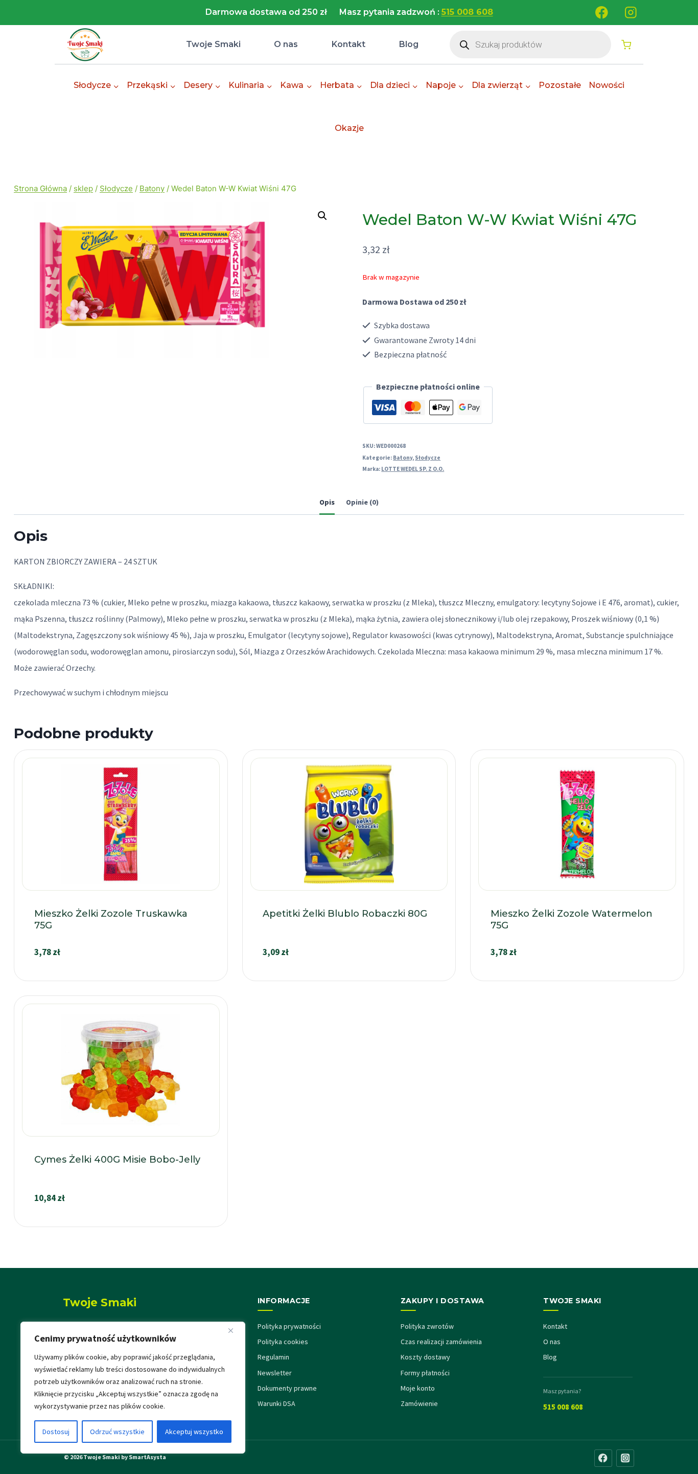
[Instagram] (630, 12)
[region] (132, 1388)
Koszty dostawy (425, 1357)
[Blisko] (234, 1330)
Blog (408, 44)
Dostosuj (55, 1431)
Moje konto (418, 1388)
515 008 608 (563, 1407)
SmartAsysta (147, 1457)
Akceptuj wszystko (194, 1431)
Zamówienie (419, 1403)
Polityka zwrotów (427, 1326)
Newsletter (275, 1372)
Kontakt (348, 44)
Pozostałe (560, 85)
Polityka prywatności (289, 1326)
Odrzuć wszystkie (117, 1431)
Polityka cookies (283, 1341)
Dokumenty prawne (287, 1388)
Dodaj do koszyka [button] (120, 976)
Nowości (606, 85)
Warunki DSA (276, 1403)
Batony (402, 457)
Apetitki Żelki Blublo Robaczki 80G (345, 913)
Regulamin (273, 1357)
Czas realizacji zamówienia (441, 1341)
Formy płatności (425, 1372)
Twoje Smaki (213, 44)
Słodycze (427, 457)
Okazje (349, 128)
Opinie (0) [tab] (362, 502)
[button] (322, 216)
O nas (286, 44)
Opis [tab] (327, 502)
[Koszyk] (626, 45)
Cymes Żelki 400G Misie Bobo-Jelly (117, 1159)
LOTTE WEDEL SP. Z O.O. (412, 468)
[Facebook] (601, 12)
